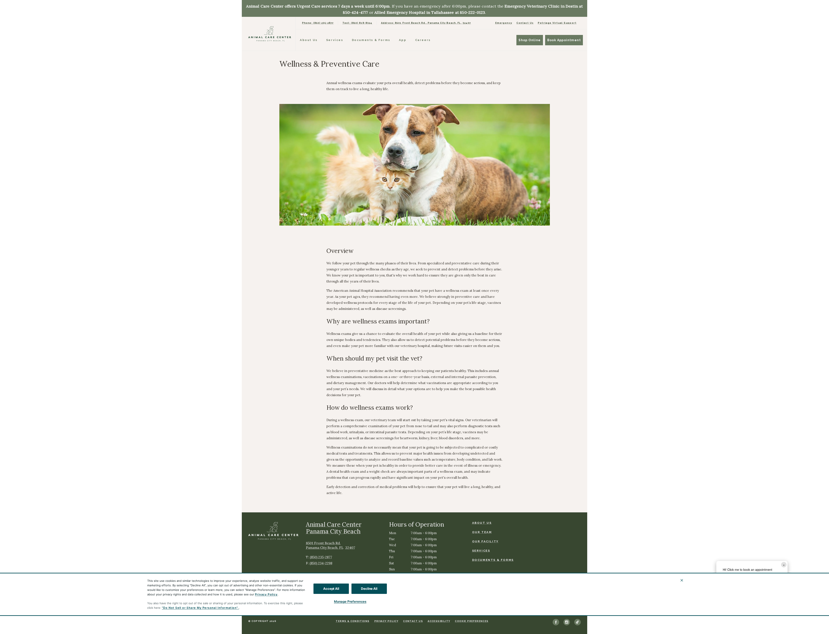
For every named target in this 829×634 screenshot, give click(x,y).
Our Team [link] (482, 532)
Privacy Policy (266, 594)
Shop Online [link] (530, 40)
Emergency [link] (503, 23)
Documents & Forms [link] (371, 40)
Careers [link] (423, 40)
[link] (269, 33)
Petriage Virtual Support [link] (557, 23)
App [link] (403, 40)
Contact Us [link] (524, 23)
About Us (309, 40)
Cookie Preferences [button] (471, 621)
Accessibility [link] (439, 621)
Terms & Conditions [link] (352, 621)
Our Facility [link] (485, 541)
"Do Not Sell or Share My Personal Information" (200, 607)
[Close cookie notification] (682, 580)
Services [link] (334, 40)
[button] (781, 595)
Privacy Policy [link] (386, 621)
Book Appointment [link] (564, 40)
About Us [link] (482, 522)
